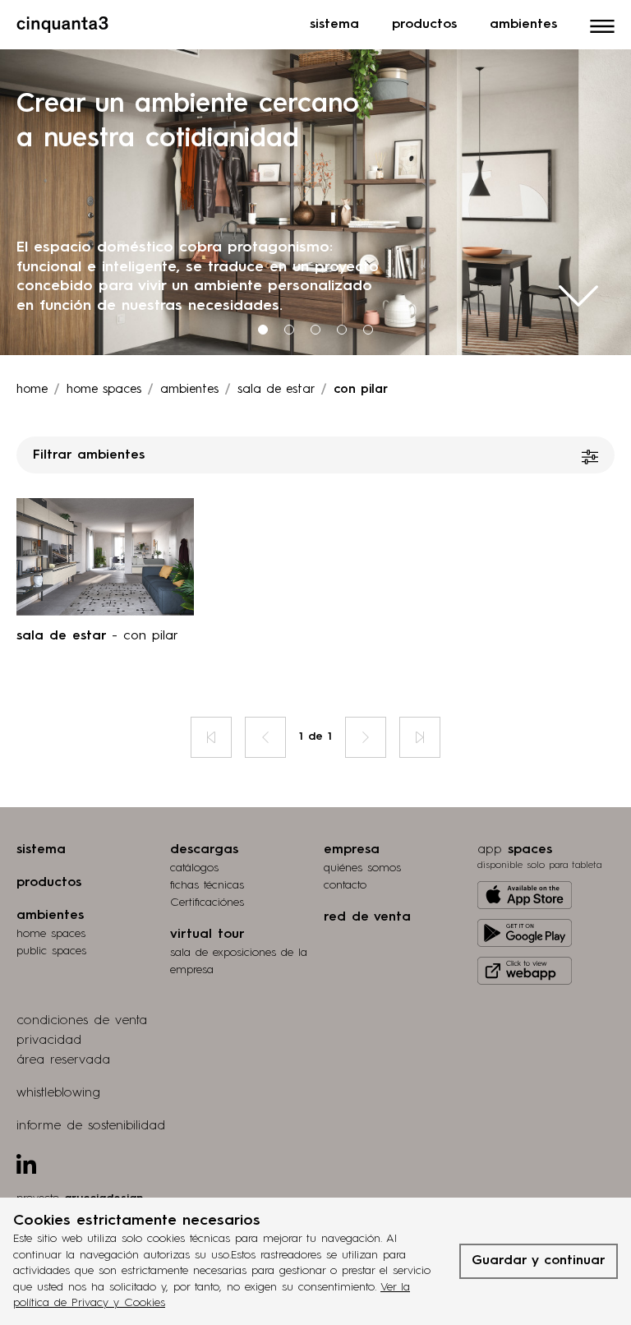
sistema (41, 849)
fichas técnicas (207, 885)
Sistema (334, 24)
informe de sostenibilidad (90, 1126)
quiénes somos (362, 868)
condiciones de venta (81, 1020)
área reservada (63, 1060)
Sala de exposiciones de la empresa (238, 961)
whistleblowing (58, 1093)
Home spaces (104, 390)
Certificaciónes (207, 902)
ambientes (189, 390)
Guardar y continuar (539, 1260)
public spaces (51, 951)
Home (32, 390)
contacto (345, 885)
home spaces (50, 934)
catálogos (194, 868)
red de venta (367, 917)
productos (48, 882)
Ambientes (523, 24)
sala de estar (276, 390)
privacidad (48, 1040)
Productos (424, 24)
